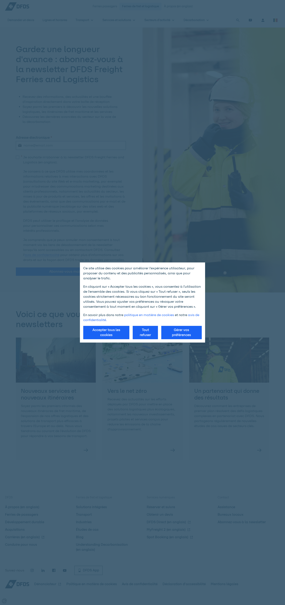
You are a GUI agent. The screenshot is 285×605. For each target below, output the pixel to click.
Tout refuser (145, 332)
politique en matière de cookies (149, 315)
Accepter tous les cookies (106, 332)
